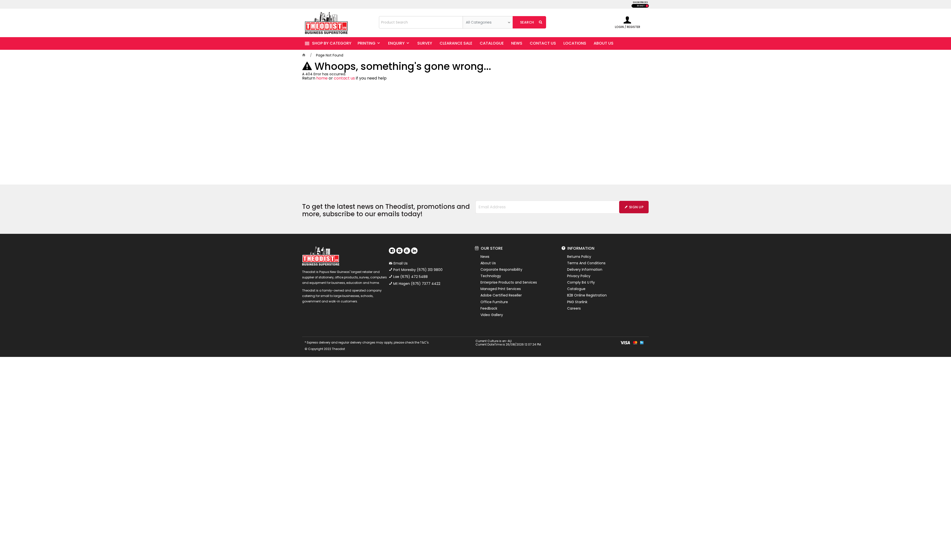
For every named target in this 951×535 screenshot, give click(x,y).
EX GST (641, 5)
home (322, 78)
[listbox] (488, 22)
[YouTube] (407, 250)
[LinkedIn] (414, 250)
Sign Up (636, 207)
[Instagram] (399, 250)
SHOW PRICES (640, 2)
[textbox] (421, 22)
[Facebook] (392, 250)
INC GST (647, 5)
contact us (344, 78)
